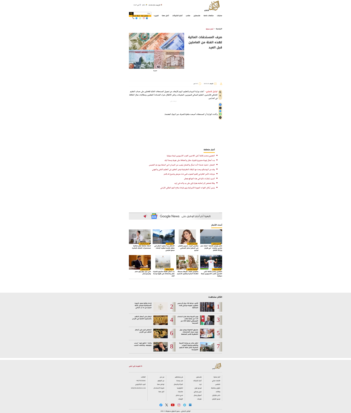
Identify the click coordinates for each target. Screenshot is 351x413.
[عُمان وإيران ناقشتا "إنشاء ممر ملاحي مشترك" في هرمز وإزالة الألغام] (211, 236)
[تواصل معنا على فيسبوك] (136, 18)
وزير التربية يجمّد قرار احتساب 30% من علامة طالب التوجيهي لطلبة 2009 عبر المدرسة (187, 319)
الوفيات (180, 399)
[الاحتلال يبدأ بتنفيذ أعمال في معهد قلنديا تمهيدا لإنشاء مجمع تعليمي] (164, 236)
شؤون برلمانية (215, 388)
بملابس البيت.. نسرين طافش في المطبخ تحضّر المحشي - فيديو (188, 248)
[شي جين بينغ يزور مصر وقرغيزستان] (140, 262)
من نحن (162, 377)
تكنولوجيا (180, 388)
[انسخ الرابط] (220, 117)
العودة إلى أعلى (135, 366)
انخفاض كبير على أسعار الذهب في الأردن (143, 331)
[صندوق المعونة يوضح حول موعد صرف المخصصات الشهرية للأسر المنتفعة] (207, 333)
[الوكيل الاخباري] (217, 366)
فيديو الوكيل (216, 399)
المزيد (156, 15)
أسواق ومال (198, 395)
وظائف (218, 391)
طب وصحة (179, 380)
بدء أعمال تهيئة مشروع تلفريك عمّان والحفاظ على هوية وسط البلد (189, 160)
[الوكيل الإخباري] (212, 6)
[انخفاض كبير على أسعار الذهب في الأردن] (160, 333)
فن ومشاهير (192, 244)
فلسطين (197, 15)
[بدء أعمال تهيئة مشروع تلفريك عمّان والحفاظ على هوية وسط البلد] (164, 262)
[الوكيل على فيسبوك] (161, 405)
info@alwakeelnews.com (138, 388)
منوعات (199, 399)
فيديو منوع (198, 388)
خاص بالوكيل (216, 395)
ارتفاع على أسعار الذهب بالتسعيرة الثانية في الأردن (142, 317)
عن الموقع (161, 380)
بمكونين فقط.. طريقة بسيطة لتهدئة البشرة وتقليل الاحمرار (187, 272)
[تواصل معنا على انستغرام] (144, 18)
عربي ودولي (216, 244)
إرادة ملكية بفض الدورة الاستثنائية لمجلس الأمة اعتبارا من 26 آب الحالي (143, 305)
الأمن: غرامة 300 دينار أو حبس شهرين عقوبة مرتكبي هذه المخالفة (187, 305)
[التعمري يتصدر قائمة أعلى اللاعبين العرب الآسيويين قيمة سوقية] (211, 262)
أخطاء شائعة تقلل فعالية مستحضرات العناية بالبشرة (141, 247)
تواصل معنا (160, 384)
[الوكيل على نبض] (190, 405)
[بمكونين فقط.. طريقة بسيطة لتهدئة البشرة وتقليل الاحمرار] (187, 262)
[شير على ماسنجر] (220, 111)
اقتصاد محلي (216, 380)
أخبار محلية (209, 29)
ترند (200, 384)
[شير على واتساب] (220, 114)
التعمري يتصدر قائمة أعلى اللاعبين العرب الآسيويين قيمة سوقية (191, 156)
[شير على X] (220, 108)
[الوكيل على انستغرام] (178, 405)
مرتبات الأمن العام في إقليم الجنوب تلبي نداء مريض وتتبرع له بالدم (189, 174)
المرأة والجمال (144, 244)
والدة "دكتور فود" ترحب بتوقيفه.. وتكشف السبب (143, 344)
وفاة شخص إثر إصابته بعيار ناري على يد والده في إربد (194, 183)
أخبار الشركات (177, 15)
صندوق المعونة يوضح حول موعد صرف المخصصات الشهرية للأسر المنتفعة (189, 332)
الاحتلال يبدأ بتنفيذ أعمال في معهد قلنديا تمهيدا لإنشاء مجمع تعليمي (164, 248)
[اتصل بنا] (133, 18)
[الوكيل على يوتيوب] (172, 405)
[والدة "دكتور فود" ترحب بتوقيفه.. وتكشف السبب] (160, 347)
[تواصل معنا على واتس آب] (140, 18)
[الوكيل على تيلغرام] (184, 405)
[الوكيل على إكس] (166, 405)
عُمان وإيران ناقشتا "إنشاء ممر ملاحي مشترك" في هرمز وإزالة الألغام (211, 248)
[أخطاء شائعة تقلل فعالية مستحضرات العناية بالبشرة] (140, 236)
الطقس (217, 384)
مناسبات (180, 391)
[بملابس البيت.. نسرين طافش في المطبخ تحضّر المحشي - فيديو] (187, 236)
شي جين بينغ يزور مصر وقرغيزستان (143, 272)
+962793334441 (141, 380)
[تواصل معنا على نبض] (147, 18)
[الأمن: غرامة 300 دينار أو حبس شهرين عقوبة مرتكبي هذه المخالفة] (207, 307)
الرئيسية (219, 28)
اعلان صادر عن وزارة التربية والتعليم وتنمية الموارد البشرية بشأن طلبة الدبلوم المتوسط (188, 346)
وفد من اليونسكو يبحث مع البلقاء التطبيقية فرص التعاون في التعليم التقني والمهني (183, 169)
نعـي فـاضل (179, 395)
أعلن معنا (165, 15)
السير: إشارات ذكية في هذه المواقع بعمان (199, 178)
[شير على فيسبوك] (220, 104)
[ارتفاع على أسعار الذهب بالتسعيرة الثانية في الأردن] (160, 320)
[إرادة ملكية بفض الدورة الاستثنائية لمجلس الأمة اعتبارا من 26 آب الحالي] (160, 307)
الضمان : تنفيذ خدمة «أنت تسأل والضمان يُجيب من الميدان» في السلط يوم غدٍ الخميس (182, 165)
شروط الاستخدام (159, 388)
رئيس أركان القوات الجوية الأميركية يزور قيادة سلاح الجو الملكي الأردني (187, 188)
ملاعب (188, 15)
